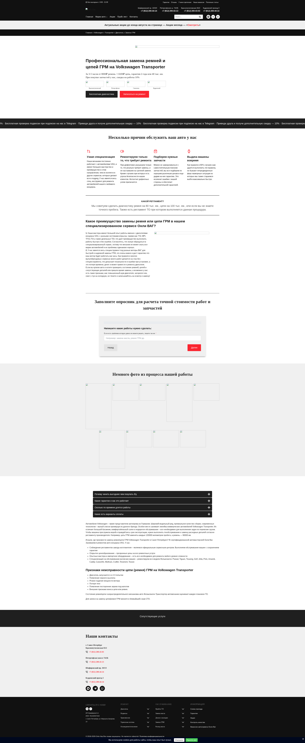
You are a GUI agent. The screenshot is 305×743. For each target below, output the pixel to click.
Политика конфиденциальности (152, 736)
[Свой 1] (208, 17)
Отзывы (174, 2)
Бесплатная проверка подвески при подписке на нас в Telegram (164, 123)
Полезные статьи (212, 2)
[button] (98, 406)
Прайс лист (122, 17)
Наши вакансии (198, 2)
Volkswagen (98, 33)
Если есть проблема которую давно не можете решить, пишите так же (129, 333)
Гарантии (166, 2)
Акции (112, 17)
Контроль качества (197, 722)
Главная (89, 17)
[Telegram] (213, 17)
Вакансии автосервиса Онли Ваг (203, 727)
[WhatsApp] (218, 17)
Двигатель (119, 33)
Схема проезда (196, 709)
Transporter (109, 33)
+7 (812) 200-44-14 (149, 11)
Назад (111, 347)
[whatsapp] (88, 688)
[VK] (87, 708)
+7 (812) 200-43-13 (170, 11)
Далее (194, 347)
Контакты (134, 17)
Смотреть (193, 25)
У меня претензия (185, 2)
